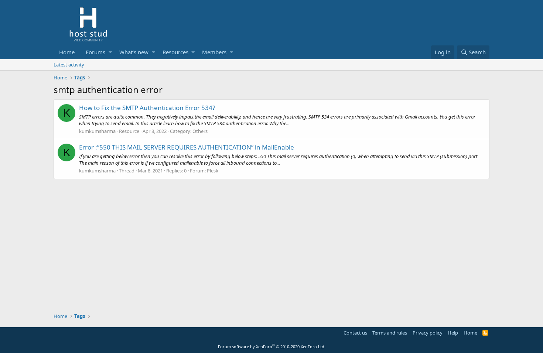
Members (214, 52)
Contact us (355, 332)
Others (200, 131)
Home (67, 52)
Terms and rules (389, 332)
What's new (133, 52)
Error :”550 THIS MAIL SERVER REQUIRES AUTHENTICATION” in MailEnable (186, 147)
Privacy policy (428, 332)
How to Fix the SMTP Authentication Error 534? (147, 107)
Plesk (212, 170)
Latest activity (69, 64)
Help (453, 332)
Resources (175, 52)
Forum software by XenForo (271, 346)
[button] (110, 52)
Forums (95, 52)
